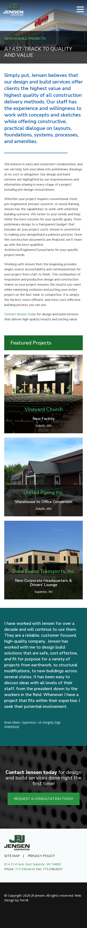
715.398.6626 (25, 869)
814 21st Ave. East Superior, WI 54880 (32, 864)
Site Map (12, 856)
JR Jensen (13, 9)
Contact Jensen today (20, 314)
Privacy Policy (41, 856)
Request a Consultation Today (43, 798)
